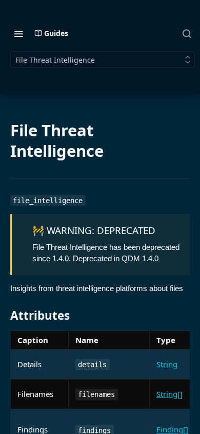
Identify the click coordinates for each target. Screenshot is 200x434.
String (166, 364)
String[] (169, 394)
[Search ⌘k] (186, 33)
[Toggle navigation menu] (18, 33)
